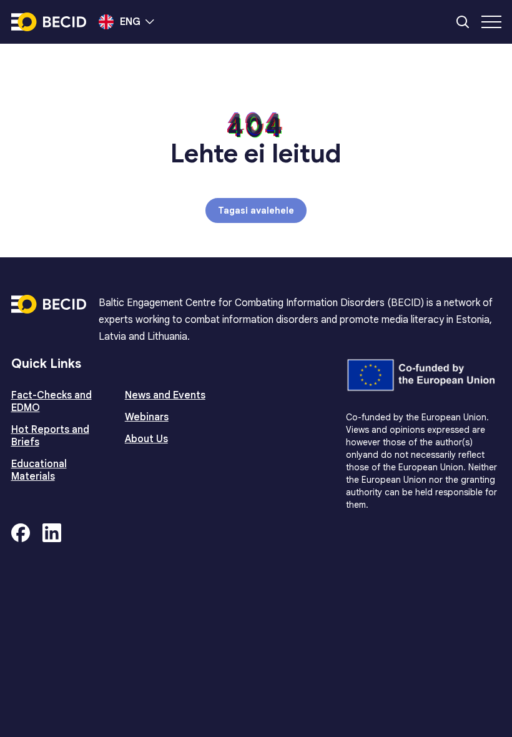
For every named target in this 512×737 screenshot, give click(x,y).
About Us (146, 439)
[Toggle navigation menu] (491, 22)
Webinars (147, 417)
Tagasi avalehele (256, 210)
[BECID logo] (48, 21)
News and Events (165, 395)
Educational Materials (39, 470)
